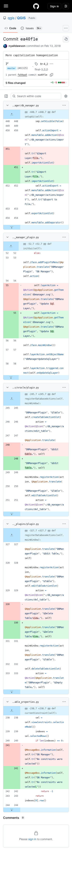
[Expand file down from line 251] (11, 514)
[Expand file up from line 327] (11, 535)
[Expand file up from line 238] (11, 710)
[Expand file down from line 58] (11, 377)
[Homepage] (36, 6)
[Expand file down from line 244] (11, 809)
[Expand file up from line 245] (11, 399)
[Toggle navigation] (6, 6)
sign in (32, 839)
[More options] (64, 105)
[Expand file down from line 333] (11, 691)
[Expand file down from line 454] (11, 227)
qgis (11, 18)
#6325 (22, 68)
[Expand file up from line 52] (11, 246)
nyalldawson (17, 45)
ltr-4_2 (44, 63)
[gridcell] (36, 114)
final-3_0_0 (41, 69)
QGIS (21, 18)
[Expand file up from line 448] (11, 114)
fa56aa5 (22, 74)
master (11, 68)
